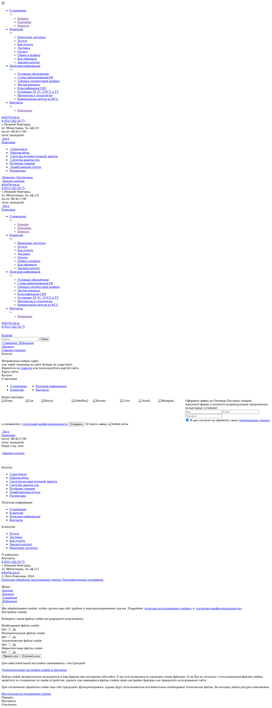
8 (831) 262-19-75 (13, 120)
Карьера (23, 18)
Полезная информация (25, 65)
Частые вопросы (29, 84)
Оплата (22, 51)
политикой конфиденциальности (45, 424)
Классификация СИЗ (32, 88)
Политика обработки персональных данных (32, 579)
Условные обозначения (33, 73)
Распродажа (18, 495)
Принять (7, 697)
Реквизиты (25, 110)
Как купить (25, 44)
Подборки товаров (22, 488)
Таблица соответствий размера (39, 81)
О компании (18, 10)
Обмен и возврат (29, 55)
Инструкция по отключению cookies (26, 693)
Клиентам (16, 29)
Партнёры (24, 22)
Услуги (22, 40)
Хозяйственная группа (25, 492)
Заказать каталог (29, 62)
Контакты (16, 102)
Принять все (10, 656)
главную (26, 368)
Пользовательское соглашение (82, 579)
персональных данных (254, 420)
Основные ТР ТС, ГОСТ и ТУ (38, 91)
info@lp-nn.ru (11, 117)
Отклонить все (31, 656)
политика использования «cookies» (168, 608)
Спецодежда (18, 474)
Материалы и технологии (35, 95)
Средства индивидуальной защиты (33, 481)
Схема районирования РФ (35, 77)
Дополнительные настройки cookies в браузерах (34, 670)
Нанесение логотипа (32, 37)
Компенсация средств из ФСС (38, 99)
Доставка (24, 48)
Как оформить (27, 58)
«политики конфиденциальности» (218, 608)
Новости (23, 25)
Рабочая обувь (19, 477)
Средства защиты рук (24, 485)
